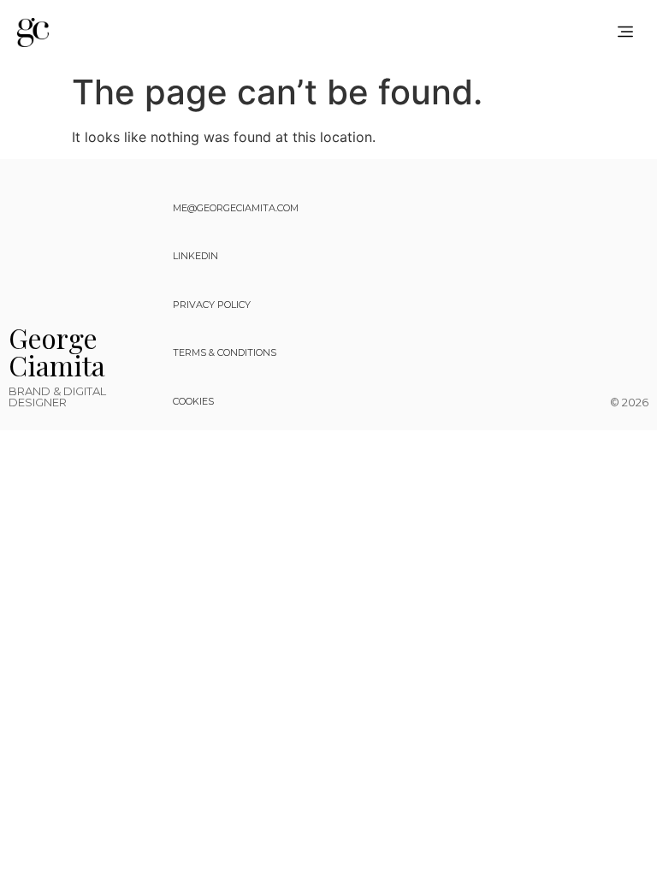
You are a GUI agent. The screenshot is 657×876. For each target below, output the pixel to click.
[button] (626, 32)
